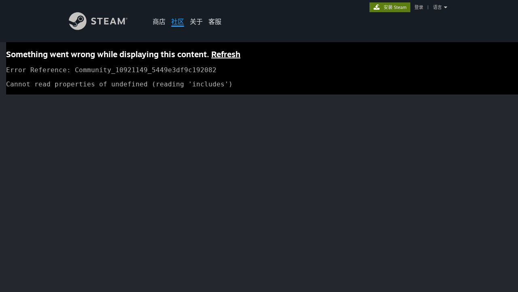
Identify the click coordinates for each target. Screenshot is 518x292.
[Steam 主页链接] (98, 27)
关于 (196, 21)
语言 (437, 7)
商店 (159, 21)
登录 (418, 7)
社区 (177, 21)
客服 (214, 21)
